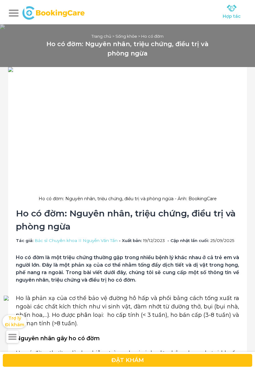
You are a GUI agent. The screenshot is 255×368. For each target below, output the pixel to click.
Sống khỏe (126, 36)
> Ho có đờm (150, 36)
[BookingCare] (53, 12)
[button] (13, 13)
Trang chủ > (103, 36)
